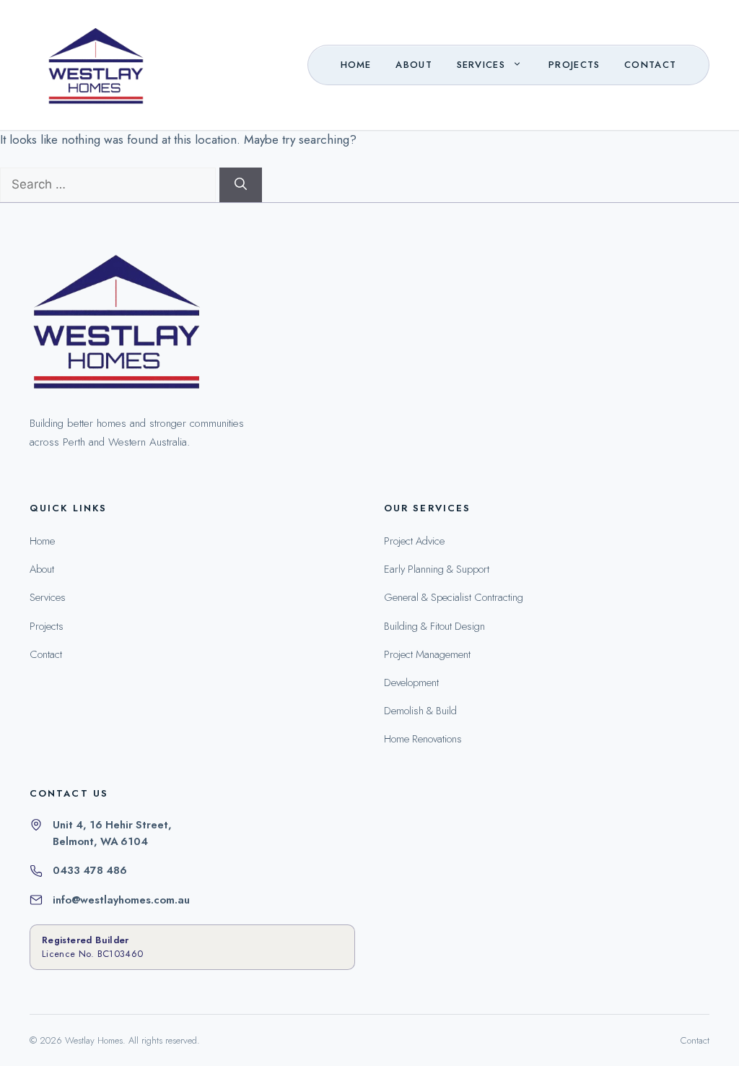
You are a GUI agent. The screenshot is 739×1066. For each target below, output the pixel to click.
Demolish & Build (420, 711)
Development (411, 682)
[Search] (240, 185)
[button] (520, 65)
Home (356, 65)
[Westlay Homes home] (115, 325)
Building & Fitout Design (434, 626)
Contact (650, 65)
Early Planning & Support (436, 569)
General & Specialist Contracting (453, 597)
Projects (574, 65)
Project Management (427, 654)
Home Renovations (423, 739)
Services (481, 65)
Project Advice (414, 541)
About (413, 65)
